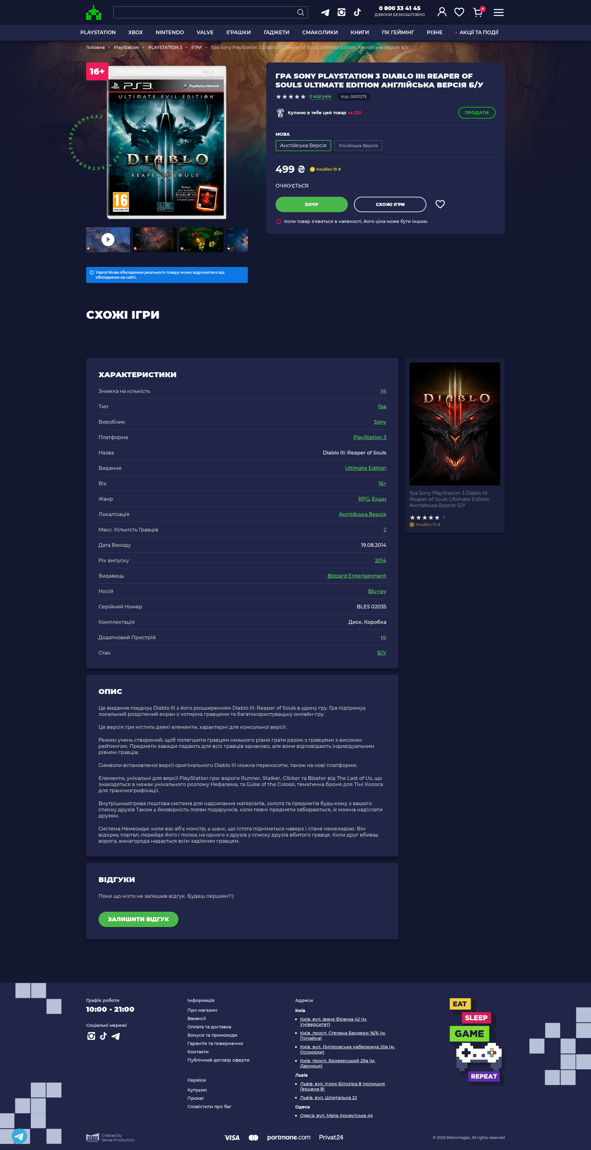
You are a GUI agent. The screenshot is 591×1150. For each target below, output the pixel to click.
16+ (382, 483)
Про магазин (202, 1010)
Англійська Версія (362, 514)
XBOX (135, 32)
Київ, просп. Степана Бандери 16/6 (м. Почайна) (343, 1036)
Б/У (381, 653)
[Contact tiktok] (104, 1037)
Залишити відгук (138, 919)
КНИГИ (360, 32)
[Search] (300, 12)
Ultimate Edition (365, 468)
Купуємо (197, 1090)
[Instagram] (92, 1037)
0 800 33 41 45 (399, 8)
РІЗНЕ (435, 32)
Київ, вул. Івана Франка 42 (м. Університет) (333, 1022)
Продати (477, 112)
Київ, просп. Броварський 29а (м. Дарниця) (337, 1063)
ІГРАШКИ (238, 32)
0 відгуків (320, 96)
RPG (363, 499)
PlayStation (126, 47)
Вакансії (196, 1018)
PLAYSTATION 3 (165, 47)
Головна (95, 47)
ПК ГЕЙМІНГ (398, 32)
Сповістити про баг (209, 1106)
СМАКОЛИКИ (320, 32)
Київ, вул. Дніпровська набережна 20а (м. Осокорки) (347, 1049)
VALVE (205, 32)
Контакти (198, 1052)
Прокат (195, 1098)
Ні (383, 391)
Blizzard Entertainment (357, 576)
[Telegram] (19, 1136)
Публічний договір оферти (218, 1060)
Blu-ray (377, 591)
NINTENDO (170, 32)
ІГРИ (196, 47)
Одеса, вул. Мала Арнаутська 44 (336, 1115)
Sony (380, 422)
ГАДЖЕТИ (276, 32)
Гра (382, 407)
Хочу (312, 204)
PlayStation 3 (369, 437)
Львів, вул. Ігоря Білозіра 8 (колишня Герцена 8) (342, 1086)
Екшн (379, 499)
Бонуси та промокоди (212, 1035)
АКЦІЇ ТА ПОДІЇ (479, 32)
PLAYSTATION (98, 32)
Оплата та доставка (209, 1027)
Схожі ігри (390, 204)
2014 (380, 560)
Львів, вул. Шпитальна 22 (328, 1097)
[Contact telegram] (117, 1037)
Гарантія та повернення (215, 1043)
